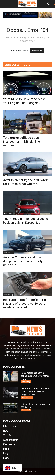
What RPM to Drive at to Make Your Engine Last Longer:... (24, 101)
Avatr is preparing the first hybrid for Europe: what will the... (26, 182)
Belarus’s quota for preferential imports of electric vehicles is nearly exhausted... (25, 303)
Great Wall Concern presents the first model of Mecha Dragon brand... (35, 391)
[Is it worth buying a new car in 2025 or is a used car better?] (10, 408)
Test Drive (8, 214)
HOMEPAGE (37, 50)
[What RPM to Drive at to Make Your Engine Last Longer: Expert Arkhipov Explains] (27, 83)
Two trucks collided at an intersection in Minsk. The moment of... (21, 141)
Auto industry (27, 397)
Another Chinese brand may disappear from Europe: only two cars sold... (26, 261)
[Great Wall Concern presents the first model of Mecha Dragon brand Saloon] (10, 392)
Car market (26, 410)
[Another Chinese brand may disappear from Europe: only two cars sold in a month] (27, 242)
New (5, 175)
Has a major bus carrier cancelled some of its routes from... (35, 376)
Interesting (8, 94)
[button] (5, 4)
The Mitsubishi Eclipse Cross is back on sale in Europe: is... (25, 220)
